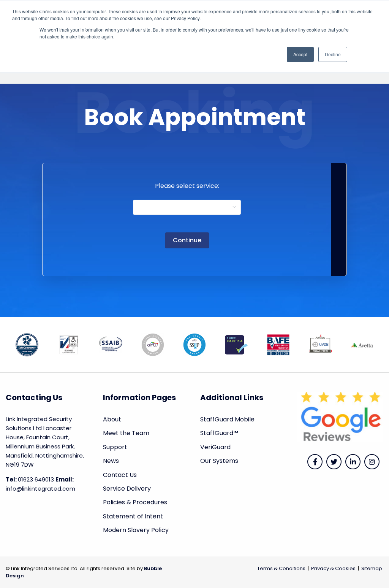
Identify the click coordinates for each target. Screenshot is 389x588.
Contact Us (120, 474)
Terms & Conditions (281, 568)
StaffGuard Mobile (227, 419)
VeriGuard (215, 447)
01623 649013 (36, 479)
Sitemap (371, 568)
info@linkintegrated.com (40, 489)
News (111, 460)
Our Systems (219, 460)
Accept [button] (300, 54)
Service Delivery (127, 488)
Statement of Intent (133, 516)
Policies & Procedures (135, 502)
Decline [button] (333, 54)
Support (115, 447)
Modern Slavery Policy (136, 530)
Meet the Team (126, 433)
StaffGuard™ (219, 433)
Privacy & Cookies (333, 568)
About (112, 419)
